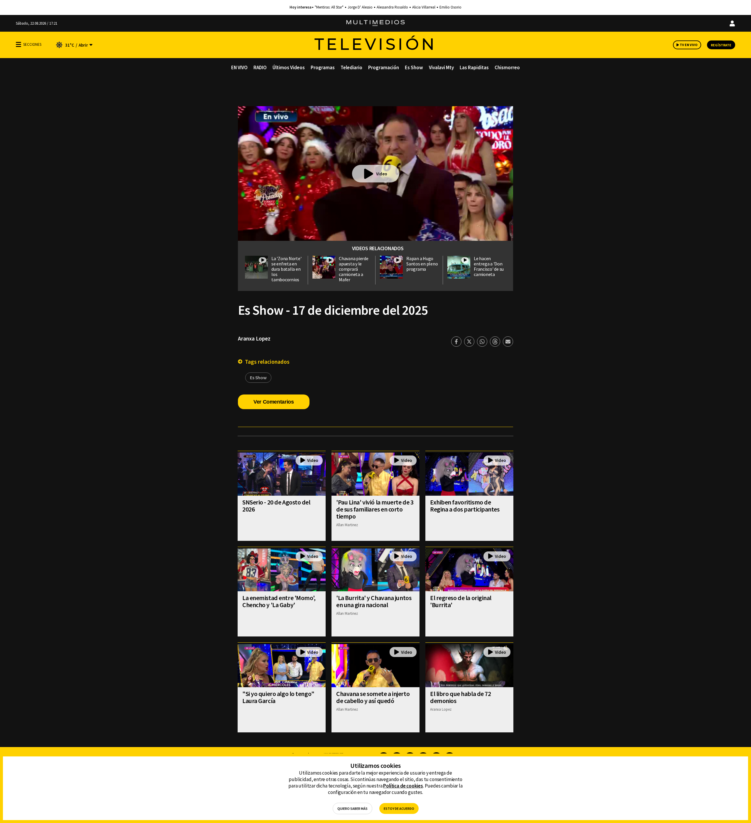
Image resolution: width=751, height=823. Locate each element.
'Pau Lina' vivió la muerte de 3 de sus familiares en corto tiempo (374, 509)
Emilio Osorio (450, 7)
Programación (383, 67)
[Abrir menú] (18, 44)
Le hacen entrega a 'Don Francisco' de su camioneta (489, 266)
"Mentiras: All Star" (329, 7)
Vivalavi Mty (441, 67)
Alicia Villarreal (423, 7)
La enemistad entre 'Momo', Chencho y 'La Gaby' (279, 601)
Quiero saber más (352, 808)
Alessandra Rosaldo (392, 7)
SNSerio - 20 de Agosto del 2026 (276, 505)
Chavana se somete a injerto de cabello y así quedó (373, 697)
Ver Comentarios (273, 402)
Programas (323, 67)
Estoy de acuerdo (399, 808)
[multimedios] (375, 23)
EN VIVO (239, 67)
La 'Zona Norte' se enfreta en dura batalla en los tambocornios (286, 268)
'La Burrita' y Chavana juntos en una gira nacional (373, 601)
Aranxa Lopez (254, 338)
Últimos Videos (289, 67)
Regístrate (721, 45)
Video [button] (381, 174)
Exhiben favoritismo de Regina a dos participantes (465, 505)
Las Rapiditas (474, 67)
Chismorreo (507, 67)
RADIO (260, 67)
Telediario (351, 67)
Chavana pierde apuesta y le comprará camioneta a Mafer (353, 268)
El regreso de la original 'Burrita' (460, 601)
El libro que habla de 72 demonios (460, 697)
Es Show (414, 67)
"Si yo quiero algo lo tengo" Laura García (278, 697)
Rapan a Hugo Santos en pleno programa (422, 263)
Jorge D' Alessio (360, 7)
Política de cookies (403, 786)
